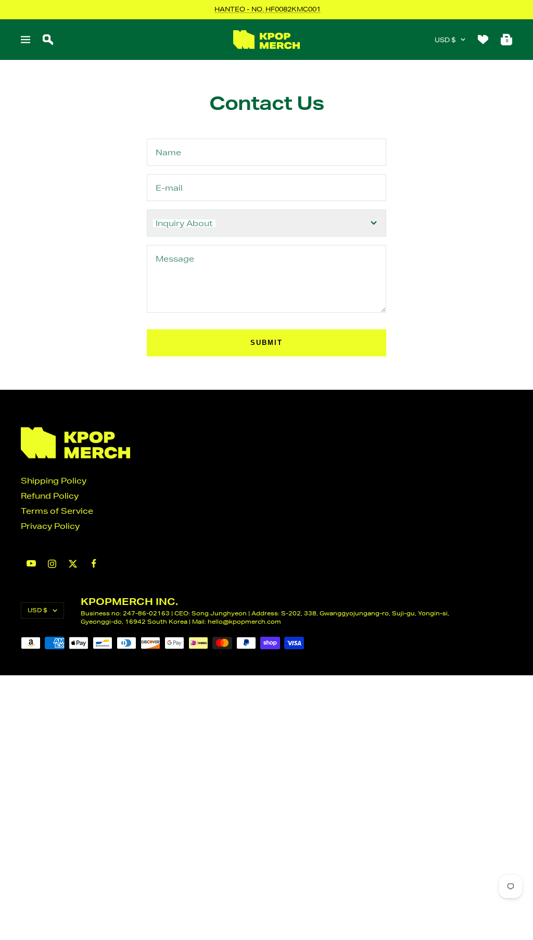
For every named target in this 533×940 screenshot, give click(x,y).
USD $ (445, 39)
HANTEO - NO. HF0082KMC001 (267, 9)
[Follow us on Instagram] (52, 564)
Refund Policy (50, 496)
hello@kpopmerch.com (244, 621)
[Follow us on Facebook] (93, 563)
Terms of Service (57, 511)
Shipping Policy (53, 481)
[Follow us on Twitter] (72, 563)
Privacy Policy (50, 526)
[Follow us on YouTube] (31, 563)
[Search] (48, 39)
